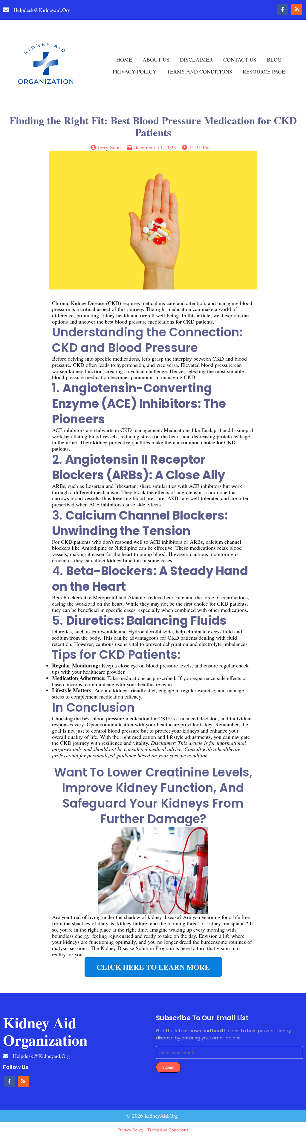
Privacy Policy (130, 1130)
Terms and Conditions (168, 1130)
